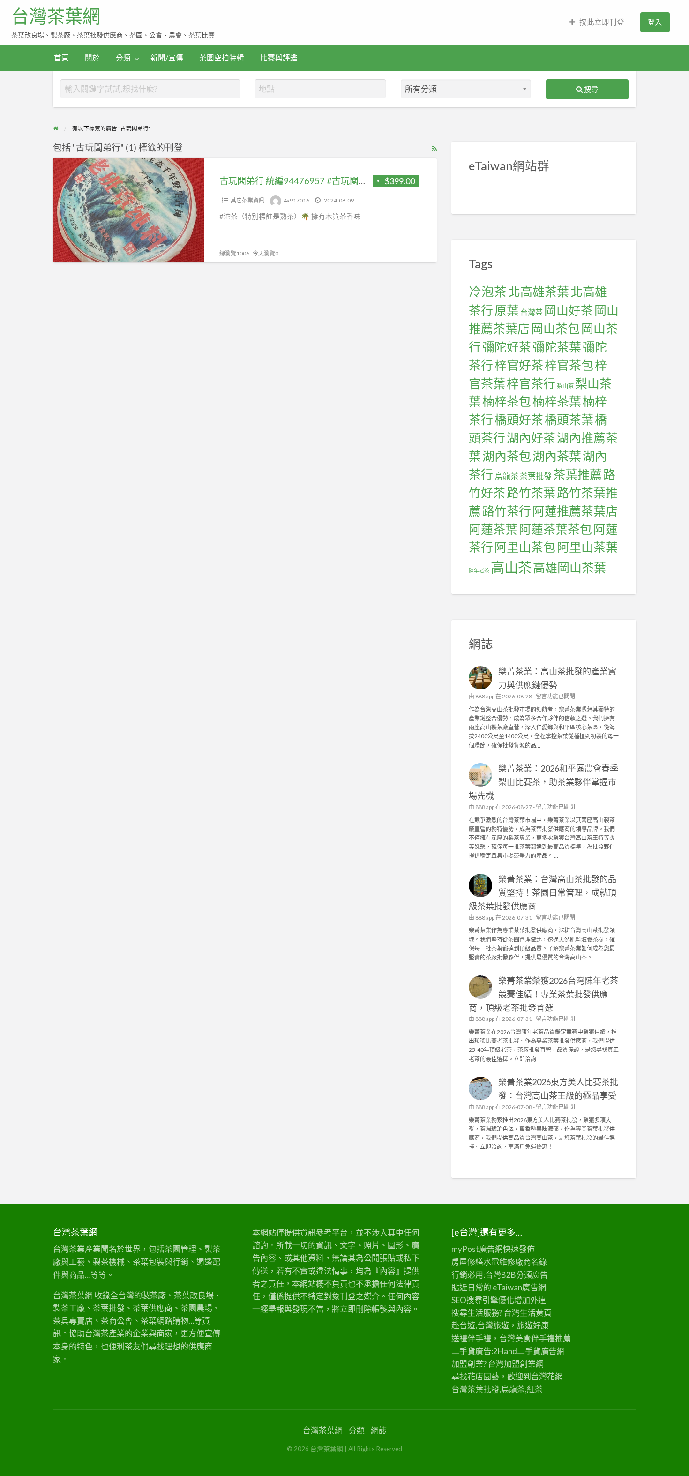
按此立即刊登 (601, 22)
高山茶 (511, 567)
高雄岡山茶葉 (569, 567)
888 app (484, 696)
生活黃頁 (536, 1313)
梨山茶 (565, 386)
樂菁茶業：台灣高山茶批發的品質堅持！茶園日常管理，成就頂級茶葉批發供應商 (543, 892)
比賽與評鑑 (279, 57)
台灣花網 (547, 1376)
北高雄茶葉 (538, 291)
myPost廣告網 (477, 1249)
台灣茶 (531, 311)
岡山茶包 (555, 328)
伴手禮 (543, 1338)
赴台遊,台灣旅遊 (480, 1325)
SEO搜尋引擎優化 (482, 1300)
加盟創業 (520, 1364)
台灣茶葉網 (55, 16)
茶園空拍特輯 (221, 57)
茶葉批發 (536, 476)
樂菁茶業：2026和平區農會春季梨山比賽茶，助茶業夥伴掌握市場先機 (544, 782)
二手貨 (529, 1351)
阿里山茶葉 (587, 546)
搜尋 (590, 89)
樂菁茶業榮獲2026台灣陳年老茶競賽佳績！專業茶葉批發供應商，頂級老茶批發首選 (544, 994)
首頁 (61, 57)
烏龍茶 (506, 476)
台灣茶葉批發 (475, 1389)
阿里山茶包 (524, 546)
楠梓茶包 (506, 401)
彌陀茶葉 (556, 346)
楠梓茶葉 (556, 401)
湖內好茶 (531, 437)
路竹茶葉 (531, 492)
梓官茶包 (569, 365)
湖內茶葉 (556, 456)
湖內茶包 (506, 456)
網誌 (379, 1430)
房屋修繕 (467, 1261)
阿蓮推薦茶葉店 (575, 510)
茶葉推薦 (577, 474)
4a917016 (296, 200)
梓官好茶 (518, 365)
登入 (655, 22)
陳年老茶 (479, 570)
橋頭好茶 (518, 419)
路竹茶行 (506, 510)
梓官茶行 (531, 383)
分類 (123, 57)
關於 (92, 57)
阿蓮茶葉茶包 (555, 529)
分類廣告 (532, 1275)
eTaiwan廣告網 (519, 1287)
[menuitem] (597, 22)
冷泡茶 (488, 291)
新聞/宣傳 (166, 57)
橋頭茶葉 (569, 419)
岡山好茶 (568, 310)
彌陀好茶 (506, 346)
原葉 (506, 310)
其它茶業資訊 (247, 200)
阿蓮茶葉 (493, 529)
